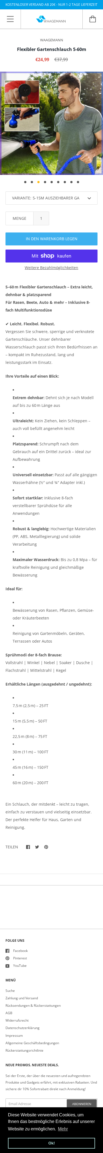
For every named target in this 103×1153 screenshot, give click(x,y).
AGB (8, 1013)
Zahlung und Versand (21, 998)
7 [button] (65, 182)
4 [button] (45, 182)
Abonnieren (81, 1104)
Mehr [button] (63, 1129)
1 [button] (25, 182)
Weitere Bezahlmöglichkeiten (51, 267)
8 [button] (71, 182)
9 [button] (78, 182)
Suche (10, 990)
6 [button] (58, 182)
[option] (51, 123)
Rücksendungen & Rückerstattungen (33, 1005)
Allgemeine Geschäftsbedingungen (32, 1043)
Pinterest (20, 958)
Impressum (14, 1035)
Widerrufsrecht (17, 1020)
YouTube (20, 965)
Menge (19, 218)
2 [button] (32, 182)
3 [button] (38, 182)
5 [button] (52, 182)
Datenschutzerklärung (22, 1027)
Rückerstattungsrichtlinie (24, 1050)
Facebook (20, 950)
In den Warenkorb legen (51, 238)
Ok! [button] (51, 1143)
